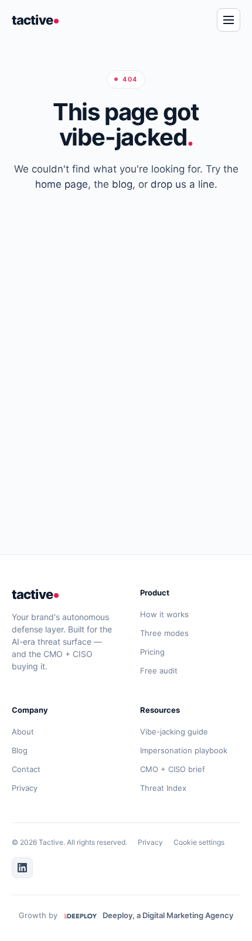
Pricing (152, 651)
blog (122, 184)
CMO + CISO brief (172, 769)
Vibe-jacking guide (174, 731)
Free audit (159, 670)
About (23, 731)
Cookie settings (198, 842)
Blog (20, 750)
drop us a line (182, 184)
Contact (26, 769)
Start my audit (76, 447)
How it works (164, 614)
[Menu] (228, 20)
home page (61, 184)
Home (153, 447)
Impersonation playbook (183, 750)
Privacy (25, 788)
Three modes (164, 633)
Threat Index (163, 788)
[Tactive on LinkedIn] (22, 867)
